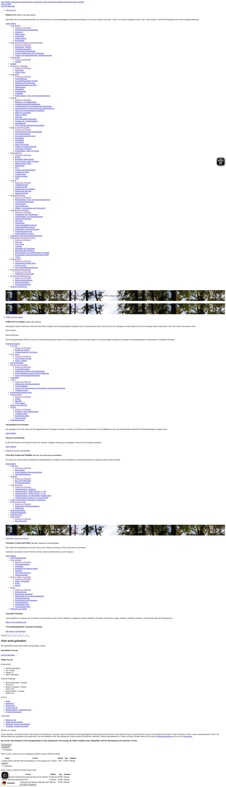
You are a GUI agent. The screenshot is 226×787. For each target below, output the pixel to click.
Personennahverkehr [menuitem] (22, 483)
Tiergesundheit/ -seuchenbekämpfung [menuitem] (29, 217)
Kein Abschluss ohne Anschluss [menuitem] (27, 161)
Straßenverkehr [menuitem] (20, 38)
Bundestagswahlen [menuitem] (22, 416)
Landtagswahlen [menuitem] (21, 414)
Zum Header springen (9, 2)
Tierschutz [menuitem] (19, 221)
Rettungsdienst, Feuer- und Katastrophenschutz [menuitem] (32, 96)
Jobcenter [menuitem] (18, 117)
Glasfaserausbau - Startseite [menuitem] (25, 489)
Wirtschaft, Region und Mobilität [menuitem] (18, 451)
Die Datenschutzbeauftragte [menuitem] (20, 276)
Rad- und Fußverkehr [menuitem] (23, 481)
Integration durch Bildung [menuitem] (24, 251)
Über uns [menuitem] (18, 242)
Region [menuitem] (17, 586)
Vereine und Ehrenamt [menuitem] (18, 287)
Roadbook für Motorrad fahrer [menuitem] (26, 569)
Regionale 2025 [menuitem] (21, 521)
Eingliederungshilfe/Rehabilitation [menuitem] (27, 104)
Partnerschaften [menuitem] (16, 395)
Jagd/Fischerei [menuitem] (20, 204)
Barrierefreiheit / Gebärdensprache (18, 710)
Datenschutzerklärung (164, 736)
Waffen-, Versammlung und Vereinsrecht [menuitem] (30, 208)
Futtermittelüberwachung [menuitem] (24, 234)
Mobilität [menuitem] (13, 476)
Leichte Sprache (12, 708)
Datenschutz (10, 705)
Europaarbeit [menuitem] (20, 470)
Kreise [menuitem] (17, 583)
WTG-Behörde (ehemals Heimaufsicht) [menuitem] (29, 125)
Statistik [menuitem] (18, 62)
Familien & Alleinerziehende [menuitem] (25, 147)
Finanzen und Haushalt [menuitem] (19, 365)
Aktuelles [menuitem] (18, 246)
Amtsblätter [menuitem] (14, 378)
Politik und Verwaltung (14, 722)
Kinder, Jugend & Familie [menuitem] (20, 127)
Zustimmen (7, 750)
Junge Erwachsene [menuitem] (22, 144)
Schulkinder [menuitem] (19, 140)
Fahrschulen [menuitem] (19, 36)
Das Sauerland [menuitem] (15, 560)
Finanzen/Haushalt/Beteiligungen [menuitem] (27, 375)
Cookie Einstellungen (14, 712)
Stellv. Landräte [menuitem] (21, 361)
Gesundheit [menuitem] (14, 74)
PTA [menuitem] (17, 168)
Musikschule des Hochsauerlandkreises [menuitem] (29, 596)
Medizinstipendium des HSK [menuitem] (26, 85)
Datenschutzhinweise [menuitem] (23, 284)
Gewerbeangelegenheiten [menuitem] (24, 202)
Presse (8, 701)
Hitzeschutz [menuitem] (19, 508)
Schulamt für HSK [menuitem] (22, 172)
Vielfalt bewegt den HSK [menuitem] (24, 274)
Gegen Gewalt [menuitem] (20, 265)
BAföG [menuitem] (18, 157)
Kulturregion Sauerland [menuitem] (23, 594)
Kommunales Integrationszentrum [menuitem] (22, 238)
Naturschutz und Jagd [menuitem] (23, 191)
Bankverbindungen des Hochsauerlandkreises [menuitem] (32, 373)
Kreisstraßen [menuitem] (19, 40)
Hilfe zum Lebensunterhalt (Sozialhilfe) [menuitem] (29, 110)
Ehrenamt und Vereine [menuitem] (18, 609)
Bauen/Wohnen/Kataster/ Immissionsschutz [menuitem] (26, 43)
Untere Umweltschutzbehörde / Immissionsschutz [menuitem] (33, 55)
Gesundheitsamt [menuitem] (21, 79)
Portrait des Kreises (13, 344)
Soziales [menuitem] (13, 98)
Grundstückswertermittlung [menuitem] (25, 51)
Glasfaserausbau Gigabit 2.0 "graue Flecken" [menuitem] (32, 498)
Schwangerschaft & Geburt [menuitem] (25, 136)
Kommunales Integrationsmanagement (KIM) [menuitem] (32, 255)
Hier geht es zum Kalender (16, 631)
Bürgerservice (11, 720)
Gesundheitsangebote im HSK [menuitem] (26, 81)
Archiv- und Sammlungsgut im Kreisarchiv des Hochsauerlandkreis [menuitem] (40, 388)
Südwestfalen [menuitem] (15, 517)
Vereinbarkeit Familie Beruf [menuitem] (25, 263)
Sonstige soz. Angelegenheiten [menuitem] (26, 121)
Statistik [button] (5, 763)
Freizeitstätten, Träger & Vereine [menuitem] (27, 151)
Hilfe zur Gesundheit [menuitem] (23, 113)
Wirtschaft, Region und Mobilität (18, 724)
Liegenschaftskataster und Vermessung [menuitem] (29, 53)
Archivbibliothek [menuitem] (21, 386)
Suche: (3, 635)
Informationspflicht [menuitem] (22, 282)
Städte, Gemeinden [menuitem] (22, 581)
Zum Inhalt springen (61, 2)
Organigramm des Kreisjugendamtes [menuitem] (28, 132)
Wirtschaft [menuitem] (14, 466)
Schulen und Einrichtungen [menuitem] (25, 170)
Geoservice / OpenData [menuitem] (19, 66)
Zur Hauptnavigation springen (28, 2)
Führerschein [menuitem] (20, 34)
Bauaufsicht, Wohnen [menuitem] (23, 47)
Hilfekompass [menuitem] (20, 87)
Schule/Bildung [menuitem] (16, 153)
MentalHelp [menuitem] (19, 89)
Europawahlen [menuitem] (20, 418)
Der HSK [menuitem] (14, 346)
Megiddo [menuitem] (18, 401)
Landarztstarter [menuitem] (20, 91)
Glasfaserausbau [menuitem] (16, 485)
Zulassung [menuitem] (19, 32)
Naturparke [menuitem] (19, 566)
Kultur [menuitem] (12, 588)
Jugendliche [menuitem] (19, 142)
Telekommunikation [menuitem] (17, 510)
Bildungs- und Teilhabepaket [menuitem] (25, 102)
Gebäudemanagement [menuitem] (23, 49)
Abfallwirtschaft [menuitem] (21, 187)
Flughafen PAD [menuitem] (16, 515)
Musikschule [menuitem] (19, 166)
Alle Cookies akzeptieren (27, 785)
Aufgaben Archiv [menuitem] (21, 390)
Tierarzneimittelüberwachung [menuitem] (26, 225)
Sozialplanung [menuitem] (20, 123)
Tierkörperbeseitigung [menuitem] (23, 219)
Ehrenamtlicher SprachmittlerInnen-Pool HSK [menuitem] (32, 253)
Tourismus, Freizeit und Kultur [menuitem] (17, 538)
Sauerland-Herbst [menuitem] (21, 602)
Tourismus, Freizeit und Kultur (17, 726)
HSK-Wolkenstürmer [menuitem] (18, 558)
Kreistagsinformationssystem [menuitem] (21, 392)
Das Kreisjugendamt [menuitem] (22, 134)
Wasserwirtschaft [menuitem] (21, 193)
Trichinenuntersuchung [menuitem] (23, 231)
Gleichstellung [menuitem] (15, 259)
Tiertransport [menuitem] (19, 223)
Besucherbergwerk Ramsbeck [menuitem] (26, 600)
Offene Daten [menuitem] (20, 72)
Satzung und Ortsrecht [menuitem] (18, 405)
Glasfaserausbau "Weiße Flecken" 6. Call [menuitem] (30, 493)
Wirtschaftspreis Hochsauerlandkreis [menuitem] (28, 472)
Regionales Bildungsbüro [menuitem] (24, 159)
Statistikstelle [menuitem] (15, 57)
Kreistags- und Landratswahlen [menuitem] (26, 412)
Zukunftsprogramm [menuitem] (17, 420)
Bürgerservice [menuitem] (11, 10)
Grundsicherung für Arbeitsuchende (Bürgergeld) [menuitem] (33, 106)
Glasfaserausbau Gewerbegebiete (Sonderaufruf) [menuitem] (33, 496)
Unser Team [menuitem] (19, 244)
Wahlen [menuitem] (13, 407)
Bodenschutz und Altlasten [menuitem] (25, 189)
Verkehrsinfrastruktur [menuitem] (18, 513)
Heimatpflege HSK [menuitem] (22, 605)
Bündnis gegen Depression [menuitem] (25, 83)
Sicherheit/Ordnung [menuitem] (17, 195)
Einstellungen (6, 745)
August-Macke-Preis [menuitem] (22, 607)
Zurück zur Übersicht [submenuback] (23, 28)
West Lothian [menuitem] (20, 403)
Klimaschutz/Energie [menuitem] (18, 502)
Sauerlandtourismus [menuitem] (22, 564)
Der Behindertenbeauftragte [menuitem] (20, 270)
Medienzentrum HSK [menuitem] (23, 164)
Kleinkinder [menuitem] (19, 138)
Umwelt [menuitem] (13, 181)
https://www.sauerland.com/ (16, 622)
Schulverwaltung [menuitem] (21, 176)
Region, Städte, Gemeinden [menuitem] (20, 577)
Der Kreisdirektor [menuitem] (16, 363)
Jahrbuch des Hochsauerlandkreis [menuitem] (27, 384)
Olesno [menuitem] (17, 399)
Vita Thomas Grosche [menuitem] (23, 358)
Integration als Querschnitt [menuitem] (25, 248)
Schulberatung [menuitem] (20, 174)
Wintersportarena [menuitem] (21, 575)
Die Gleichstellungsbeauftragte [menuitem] (26, 267)
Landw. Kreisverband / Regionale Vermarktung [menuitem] (28, 500)
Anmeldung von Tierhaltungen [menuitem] (26, 214)
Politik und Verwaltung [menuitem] (14, 317)
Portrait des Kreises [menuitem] (22, 350)
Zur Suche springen (47, 2)
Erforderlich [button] (6, 747)
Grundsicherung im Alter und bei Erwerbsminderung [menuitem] (34, 108)
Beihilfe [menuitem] (13, 64)
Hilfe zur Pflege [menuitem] (21, 115)
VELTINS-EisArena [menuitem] (22, 573)
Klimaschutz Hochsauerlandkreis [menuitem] (27, 506)
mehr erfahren (11, 24)
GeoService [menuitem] (19, 70)
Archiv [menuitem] (17, 257)
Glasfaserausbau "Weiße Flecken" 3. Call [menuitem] (30, 491)
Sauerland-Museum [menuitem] (22, 598)
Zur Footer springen (76, 2)
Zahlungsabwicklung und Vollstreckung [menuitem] (30, 371)
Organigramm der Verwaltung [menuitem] (26, 352)
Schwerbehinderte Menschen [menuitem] (26, 119)
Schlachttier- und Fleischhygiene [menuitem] (27, 229)
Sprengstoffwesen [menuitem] (21, 206)
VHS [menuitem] (17, 178)
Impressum (10, 703)
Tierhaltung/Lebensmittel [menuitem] (19, 210)
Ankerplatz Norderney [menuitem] (23, 149)
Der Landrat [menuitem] (14, 354)
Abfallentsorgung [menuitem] (21, 185)
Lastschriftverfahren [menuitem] (22, 369)
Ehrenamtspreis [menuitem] (20, 592)
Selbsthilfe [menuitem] (19, 94)
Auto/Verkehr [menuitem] (15, 26)
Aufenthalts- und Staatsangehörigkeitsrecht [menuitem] (26, 236)
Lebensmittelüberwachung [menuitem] (25, 227)
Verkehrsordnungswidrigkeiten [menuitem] (26, 30)
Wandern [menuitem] (18, 571)
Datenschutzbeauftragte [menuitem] (23, 280)
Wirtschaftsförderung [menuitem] (23, 474)
